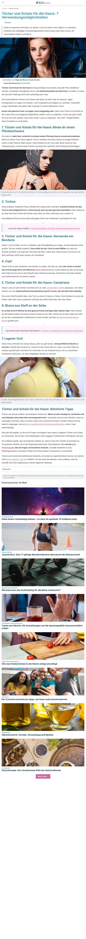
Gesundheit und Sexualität (12, 623)
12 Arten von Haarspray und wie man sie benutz (61, 331)
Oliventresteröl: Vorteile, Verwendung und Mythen (27, 735)
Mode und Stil (13, 8)
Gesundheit (6, 768)
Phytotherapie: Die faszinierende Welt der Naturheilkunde (31, 770)
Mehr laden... (43, 776)
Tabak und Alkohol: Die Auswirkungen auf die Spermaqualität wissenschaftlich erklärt (42, 627)
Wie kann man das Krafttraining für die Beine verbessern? (31, 590)
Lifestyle (4, 8)
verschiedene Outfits (55, 288)
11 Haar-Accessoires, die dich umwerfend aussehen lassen (55, 228)
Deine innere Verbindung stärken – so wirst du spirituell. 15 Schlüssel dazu (39, 519)
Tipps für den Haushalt (10, 661)
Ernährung (6, 732)
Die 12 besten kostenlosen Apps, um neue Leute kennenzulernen (34, 699)
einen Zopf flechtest (44, 270)
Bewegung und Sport (10, 588)
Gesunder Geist (7, 517)
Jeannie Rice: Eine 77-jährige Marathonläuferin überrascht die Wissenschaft (41, 554)
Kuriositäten (7, 552)
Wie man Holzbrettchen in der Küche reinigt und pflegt (29, 664)
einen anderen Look (15, 459)
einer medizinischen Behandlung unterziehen (45, 424)
